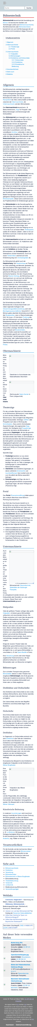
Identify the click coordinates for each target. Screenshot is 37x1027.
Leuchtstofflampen (11, 473)
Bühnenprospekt (8, 199)
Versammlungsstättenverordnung (13, 309)
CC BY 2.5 (26, 947)
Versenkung (10, 656)
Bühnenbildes (7, 674)
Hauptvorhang (20, 263)
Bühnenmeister (26, 851)
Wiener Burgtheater (9, 765)
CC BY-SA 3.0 (21, 959)
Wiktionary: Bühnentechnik (14, 904)
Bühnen (5, 23)
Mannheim (14, 987)
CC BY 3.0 (26, 985)
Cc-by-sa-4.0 (30, 583)
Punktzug (26, 317)
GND (21, 925)
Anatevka (6, 838)
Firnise (5, 344)
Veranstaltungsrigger (12, 889)
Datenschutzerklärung (23, 1025)
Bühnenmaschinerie (26, 25)
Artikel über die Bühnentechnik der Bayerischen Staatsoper (16, 920)
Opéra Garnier (24, 394)
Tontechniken (11, 256)
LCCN (5, 928)
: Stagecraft (13, 900)
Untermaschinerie (8, 104)
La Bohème (10, 832)
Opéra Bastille (21, 652)
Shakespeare (29, 229)
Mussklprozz (26, 957)
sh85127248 (12, 928)
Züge (17, 109)
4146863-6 (27, 925)
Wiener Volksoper (8, 804)
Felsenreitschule (25, 585)
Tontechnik (8, 883)
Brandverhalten (20, 330)
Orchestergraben (22, 258)
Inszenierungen (16, 813)
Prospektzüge (26, 428)
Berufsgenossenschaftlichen (12, 311)
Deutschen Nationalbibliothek (22, 913)
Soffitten (26, 420)
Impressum (10, 1025)
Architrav (14, 132)
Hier (25, 1004)
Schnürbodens (7, 424)
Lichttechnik (9, 885)
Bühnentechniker (24, 27)
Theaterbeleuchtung (11, 881)
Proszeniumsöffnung (17, 495)
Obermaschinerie (17, 102)
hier (18, 1004)
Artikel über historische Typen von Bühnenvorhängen (16, 916)
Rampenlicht (7, 100)
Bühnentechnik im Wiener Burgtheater (17, 876)
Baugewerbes (10, 315)
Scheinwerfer (21, 471)
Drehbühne (9, 738)
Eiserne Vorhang (13, 276)
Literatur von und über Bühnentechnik (17, 911)
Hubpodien (6, 613)
